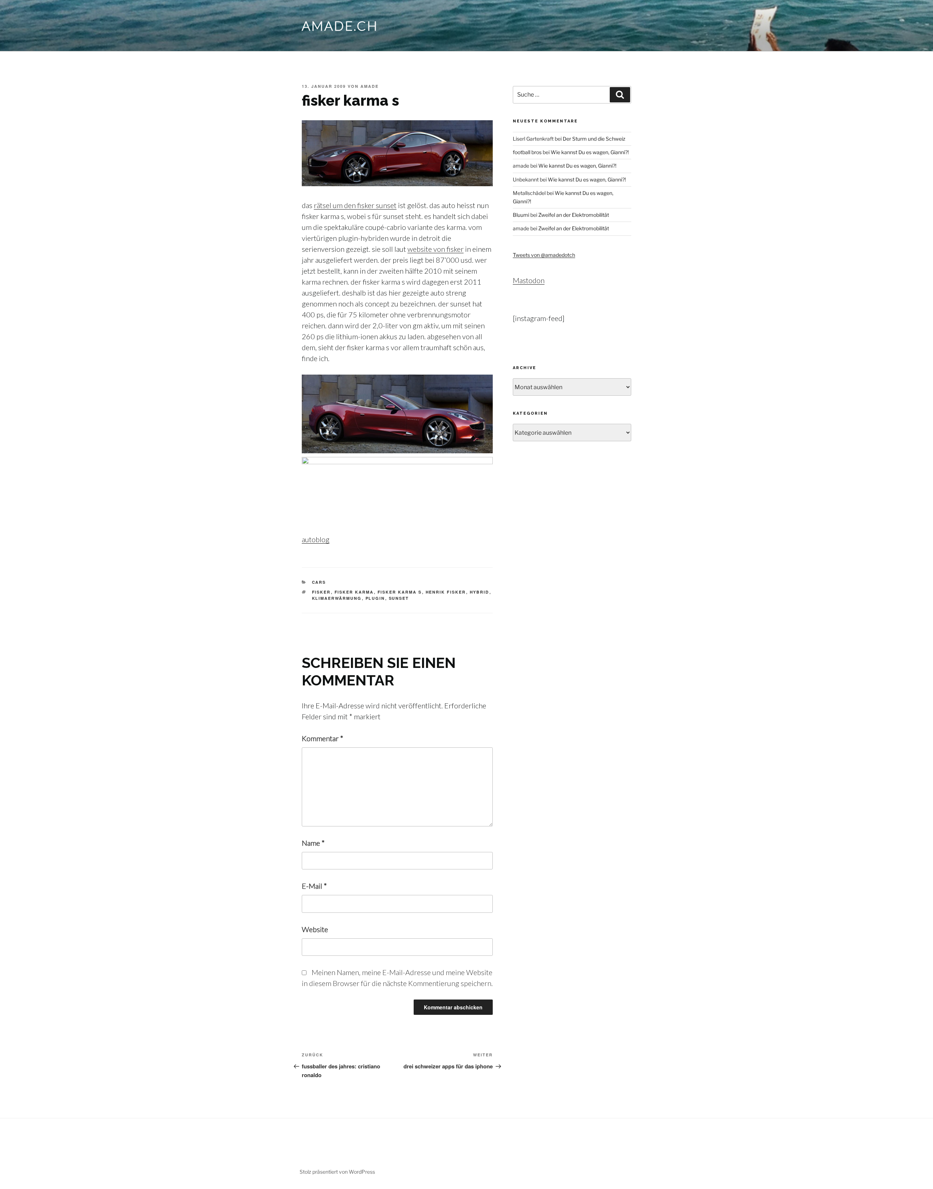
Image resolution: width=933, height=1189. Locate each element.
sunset (399, 598)
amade (369, 86)
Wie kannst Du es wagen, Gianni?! (590, 152)
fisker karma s (400, 592)
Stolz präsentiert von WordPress (337, 1172)
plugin (375, 598)
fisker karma (354, 592)
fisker (321, 592)
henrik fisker (446, 592)
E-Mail (314, 885)
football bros (527, 152)
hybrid (479, 592)
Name (313, 842)
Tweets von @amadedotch (544, 255)
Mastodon (528, 280)
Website (315, 929)
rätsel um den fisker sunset (355, 205)
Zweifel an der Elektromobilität (573, 215)
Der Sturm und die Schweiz (594, 139)
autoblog (315, 539)
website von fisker (435, 249)
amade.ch (340, 25)
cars (319, 582)
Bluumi (521, 215)
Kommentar (322, 738)
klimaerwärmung (337, 598)
